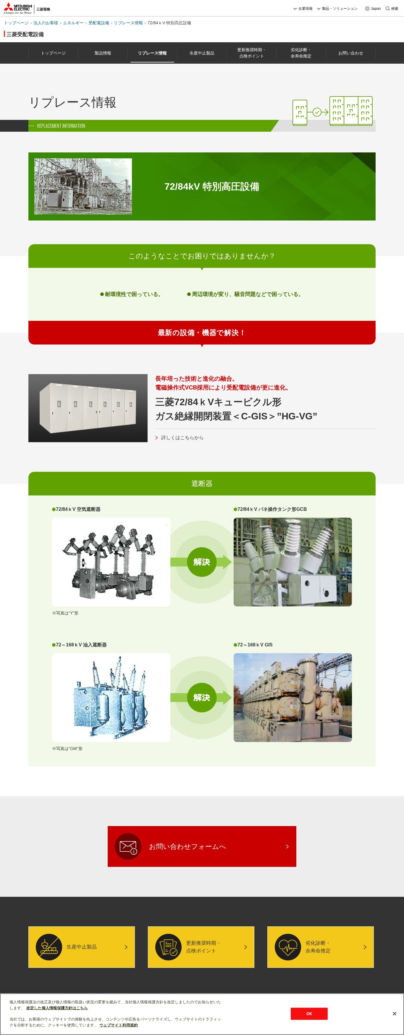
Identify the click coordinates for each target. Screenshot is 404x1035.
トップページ (16, 23)
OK (309, 1013)
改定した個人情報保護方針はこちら (57, 1008)
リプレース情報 (128, 23)
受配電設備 (98, 23)
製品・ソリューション (340, 9)
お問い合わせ (350, 53)
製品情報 (103, 53)
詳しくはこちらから (182, 437)
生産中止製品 (202, 53)
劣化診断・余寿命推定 (301, 52)
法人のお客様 (45, 23)
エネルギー (73, 23)
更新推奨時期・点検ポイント (251, 52)
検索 (394, 9)
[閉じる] (394, 1013)
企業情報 (305, 9)
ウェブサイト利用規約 (118, 1025)
